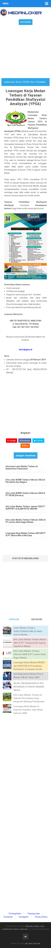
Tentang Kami (14, 913)
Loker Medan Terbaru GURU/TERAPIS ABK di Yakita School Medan (27, 631)
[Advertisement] (25, 52)
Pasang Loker (34, 913)
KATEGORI (36, 619)
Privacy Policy (41, 917)
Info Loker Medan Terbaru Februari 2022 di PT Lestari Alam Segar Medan (29, 654)
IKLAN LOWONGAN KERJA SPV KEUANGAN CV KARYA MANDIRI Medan (28, 686)
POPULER (14, 619)
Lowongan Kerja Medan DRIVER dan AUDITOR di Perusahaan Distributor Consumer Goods (29, 666)
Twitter (39, 440)
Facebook (25, 440)
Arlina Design (32, 944)
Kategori (25, 22)
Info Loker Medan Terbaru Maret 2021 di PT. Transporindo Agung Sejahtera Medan (29, 643)
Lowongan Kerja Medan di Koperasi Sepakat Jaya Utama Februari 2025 (28, 709)
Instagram (23, 917)
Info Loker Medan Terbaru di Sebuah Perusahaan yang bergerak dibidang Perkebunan (28, 698)
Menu (5, 3)
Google (12, 440)
